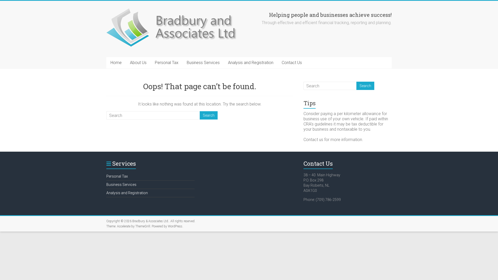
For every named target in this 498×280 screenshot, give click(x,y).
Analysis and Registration (250, 62)
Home (116, 62)
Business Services (203, 62)
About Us (138, 62)
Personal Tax (166, 62)
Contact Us (292, 62)
